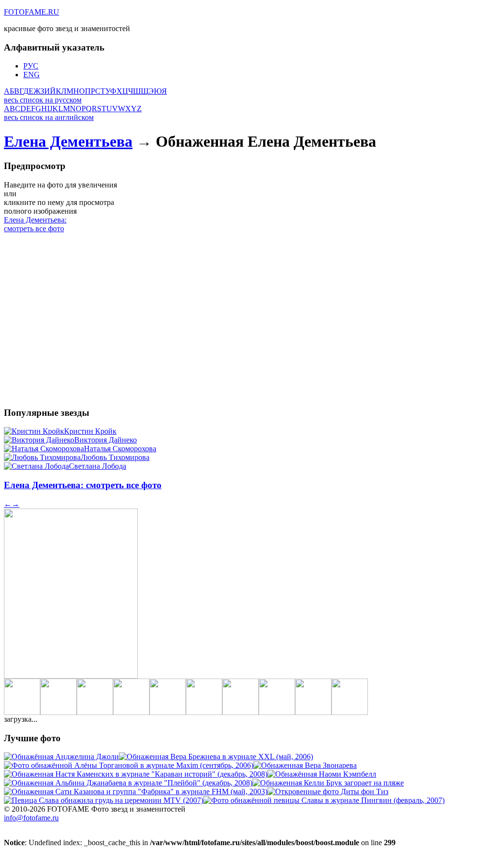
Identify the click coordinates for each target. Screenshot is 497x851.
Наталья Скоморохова (120, 448)
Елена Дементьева (68, 141)
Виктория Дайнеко (105, 440)
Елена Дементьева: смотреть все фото (35, 224)
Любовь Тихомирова (115, 457)
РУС (30, 66)
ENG (31, 74)
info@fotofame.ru (31, 818)
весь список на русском (43, 100)
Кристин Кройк (90, 431)
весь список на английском (49, 117)
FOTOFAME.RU (31, 12)
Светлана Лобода (97, 466)
